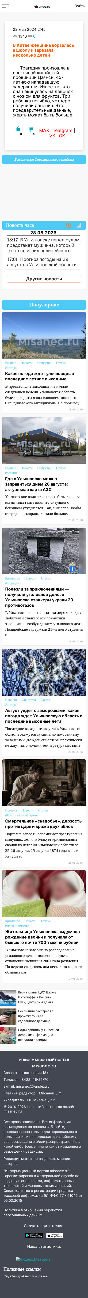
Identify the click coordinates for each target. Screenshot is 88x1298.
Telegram (63, 130)
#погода (10, 368)
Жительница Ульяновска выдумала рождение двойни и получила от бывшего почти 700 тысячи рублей (42, 937)
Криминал (12, 578)
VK (52, 136)
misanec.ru (13, 1111)
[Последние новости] (68, 225)
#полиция (12, 583)
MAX (44, 130)
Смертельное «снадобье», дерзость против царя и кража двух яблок (43, 824)
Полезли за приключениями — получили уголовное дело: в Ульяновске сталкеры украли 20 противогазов (39, 597)
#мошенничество (17, 926)
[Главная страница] (41, 6)
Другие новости (44, 279)
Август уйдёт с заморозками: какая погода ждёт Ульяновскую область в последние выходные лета (43, 716)
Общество (44, 363)
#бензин (11, 473)
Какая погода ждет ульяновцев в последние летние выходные (39, 376)
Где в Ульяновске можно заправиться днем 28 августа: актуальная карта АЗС (36, 484)
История (11, 810)
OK (62, 136)
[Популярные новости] (78, 225)
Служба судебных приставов (26, 1276)
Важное (10, 363)
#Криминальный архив (21, 815)
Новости (27, 363)
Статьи (61, 363)
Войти (80, 6)
